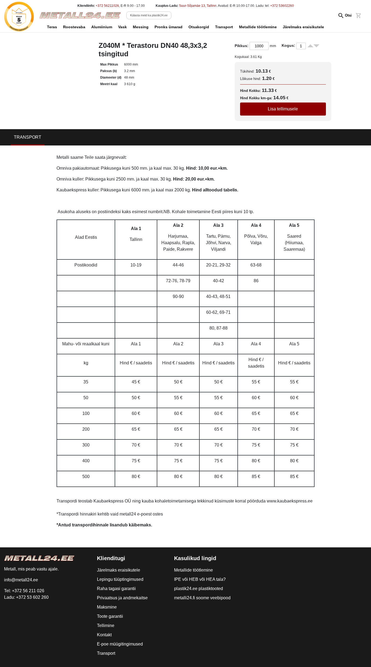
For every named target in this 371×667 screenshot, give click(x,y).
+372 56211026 (107, 6)
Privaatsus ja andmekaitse (122, 597)
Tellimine (105, 625)
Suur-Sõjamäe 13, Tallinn (197, 6)
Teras (52, 27)
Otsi (348, 15)
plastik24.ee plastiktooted (198, 588)
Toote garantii (110, 616)
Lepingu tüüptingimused (120, 579)
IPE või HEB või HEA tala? (200, 579)
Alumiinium (101, 27)
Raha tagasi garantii (116, 588)
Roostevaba (74, 27)
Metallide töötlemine (258, 27)
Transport (224, 27)
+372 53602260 (282, 6)
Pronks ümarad (169, 27)
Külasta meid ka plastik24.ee (149, 15)
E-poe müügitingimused (120, 644)
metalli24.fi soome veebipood (202, 597)
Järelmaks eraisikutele (303, 27)
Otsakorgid (198, 27)
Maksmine (107, 607)
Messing (141, 27)
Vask (122, 27)
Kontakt (104, 634)
